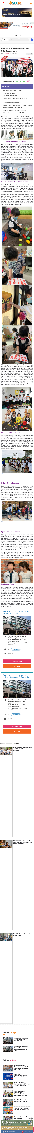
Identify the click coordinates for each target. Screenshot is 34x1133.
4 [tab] (18, 35)
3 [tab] (16, 35)
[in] (32, 39)
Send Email (11, 653)
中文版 (27, 81)
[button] (3, 3)
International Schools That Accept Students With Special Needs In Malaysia (22, 842)
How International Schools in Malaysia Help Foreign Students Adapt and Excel (22, 1067)
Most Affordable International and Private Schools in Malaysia (22, 749)
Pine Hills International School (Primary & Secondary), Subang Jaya (16, 676)
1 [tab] (14, 35)
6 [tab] (20, 35)
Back (5, 39)
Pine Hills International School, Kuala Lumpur (22, 934)
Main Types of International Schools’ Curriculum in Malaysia (21, 1075)
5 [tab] (19, 35)
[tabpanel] (17, 26)
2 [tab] (15, 35)
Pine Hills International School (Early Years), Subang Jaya (17, 612)
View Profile (16, 666)
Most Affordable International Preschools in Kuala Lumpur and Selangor (20, 1093)
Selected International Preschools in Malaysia (21, 1109)
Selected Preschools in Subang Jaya (21, 1117)
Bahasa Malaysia (20, 81)
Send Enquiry (18, 661)
